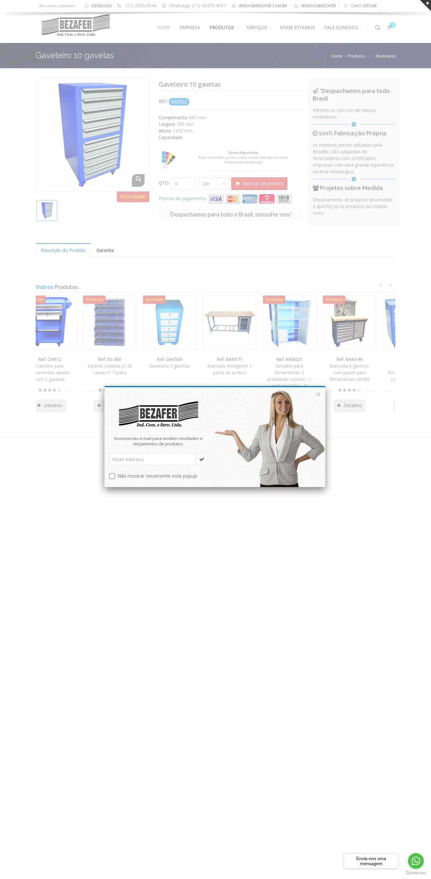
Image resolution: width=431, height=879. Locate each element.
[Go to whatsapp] (416, 861)
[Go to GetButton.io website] (416, 873)
